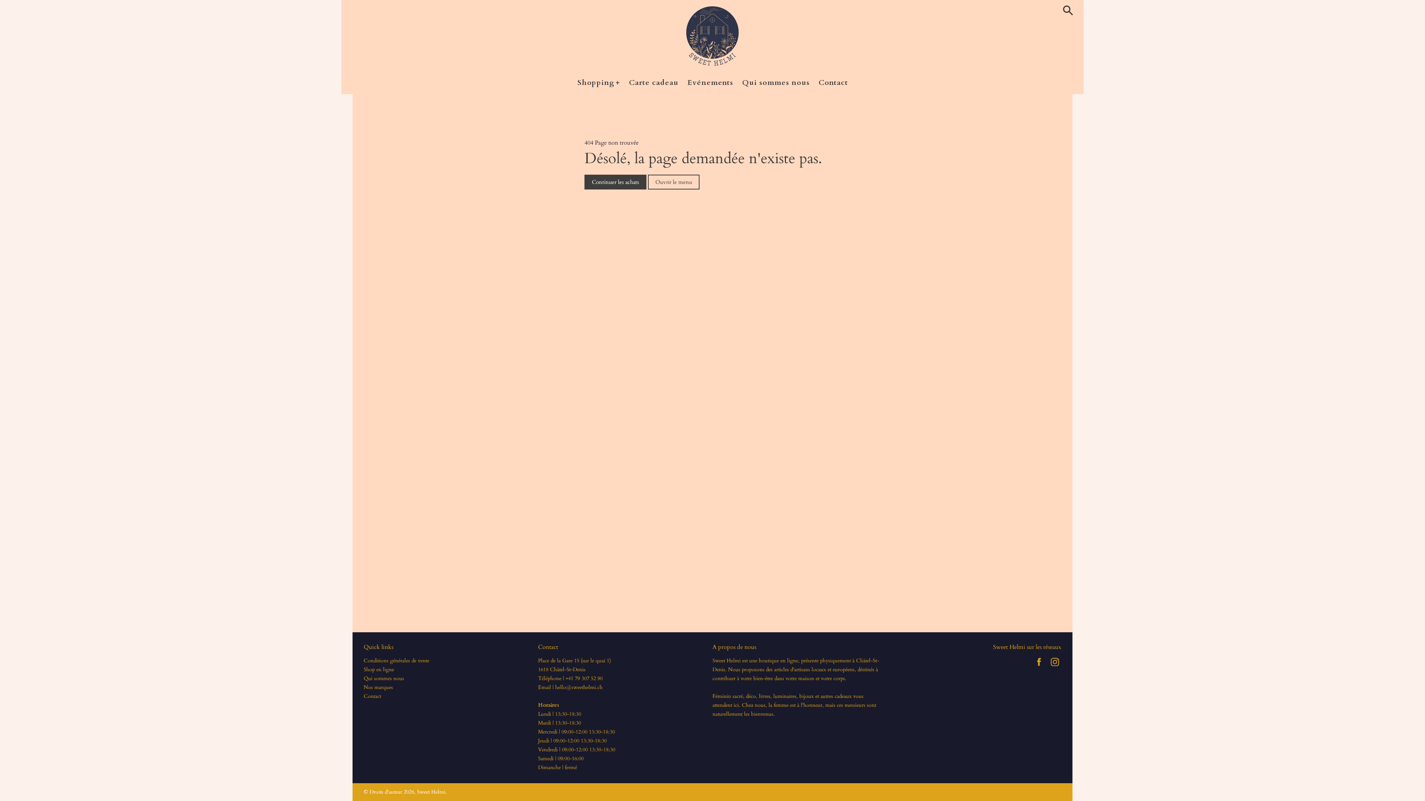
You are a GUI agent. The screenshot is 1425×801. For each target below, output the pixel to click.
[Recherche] (1069, 11)
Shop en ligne (379, 669)
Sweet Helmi (431, 791)
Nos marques (378, 687)
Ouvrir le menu (673, 182)
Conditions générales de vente (396, 660)
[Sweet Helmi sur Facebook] (1039, 667)
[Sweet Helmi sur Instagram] (1055, 667)
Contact (372, 696)
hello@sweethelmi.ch (579, 687)
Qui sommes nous (384, 678)
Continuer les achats (615, 182)
